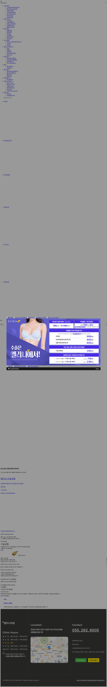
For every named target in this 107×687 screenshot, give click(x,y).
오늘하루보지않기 (14, 368)
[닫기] (97, 368)
